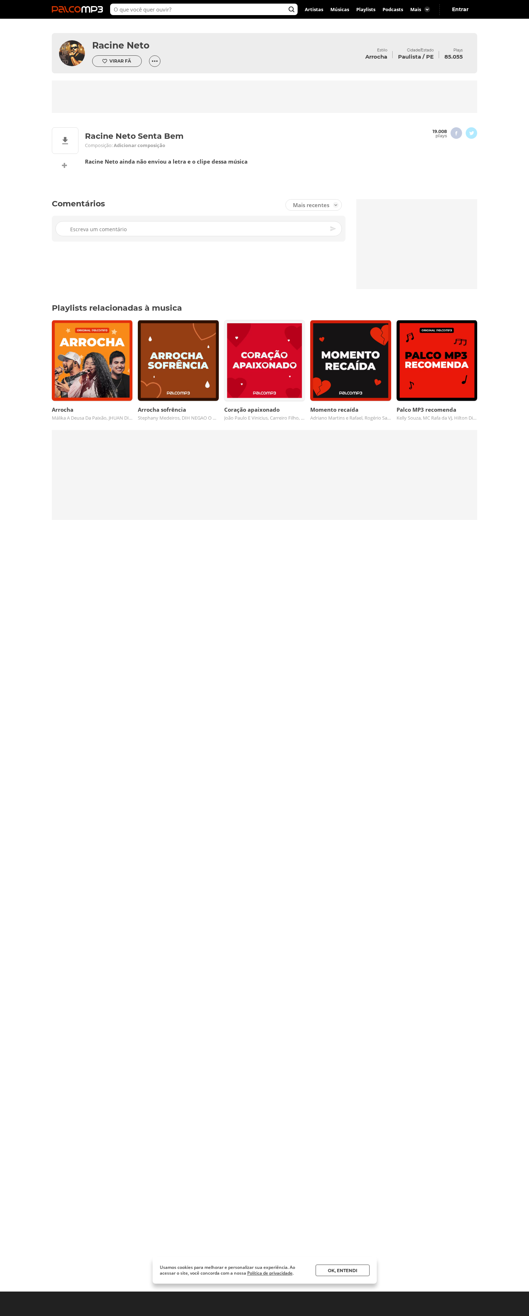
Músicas (339, 9)
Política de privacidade (270, 1273)
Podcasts (393, 9)
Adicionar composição (139, 145)
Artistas (314, 9)
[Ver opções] (154, 61)
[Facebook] (456, 133)
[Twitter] (471, 133)
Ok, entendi (342, 1270)
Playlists (365, 9)
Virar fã (120, 61)
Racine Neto (120, 45)
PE (430, 56)
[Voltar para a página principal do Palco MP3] (79, 9)
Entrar (460, 9)
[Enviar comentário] (333, 228)
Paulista (409, 56)
